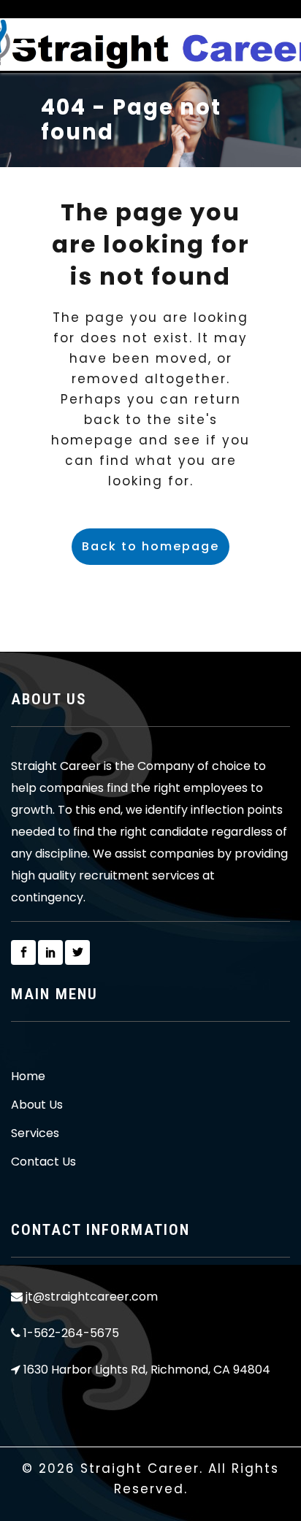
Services (35, 1133)
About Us (37, 1105)
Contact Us (43, 1162)
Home (28, 1076)
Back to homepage (150, 546)
